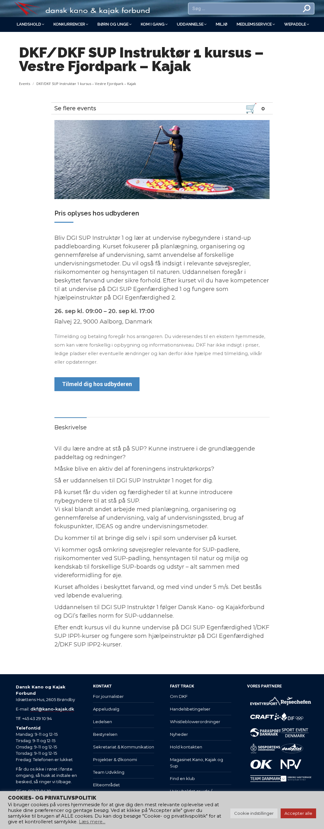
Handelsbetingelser (190, 708)
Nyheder (179, 734)
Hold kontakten (186, 746)
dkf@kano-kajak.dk (52, 708)
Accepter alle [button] (298, 813)
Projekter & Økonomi (115, 759)
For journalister (108, 696)
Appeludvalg (106, 708)
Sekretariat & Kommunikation (123, 746)
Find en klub (182, 778)
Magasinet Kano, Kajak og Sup (196, 762)
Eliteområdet (106, 784)
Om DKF (179, 696)
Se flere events (75, 108)
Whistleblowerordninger (195, 721)
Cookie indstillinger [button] (254, 813)
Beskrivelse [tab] (70, 427)
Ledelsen (102, 721)
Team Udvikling (108, 772)
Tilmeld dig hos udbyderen (97, 384)
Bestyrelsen (105, 734)
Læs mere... (92, 822)
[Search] (307, 9)
